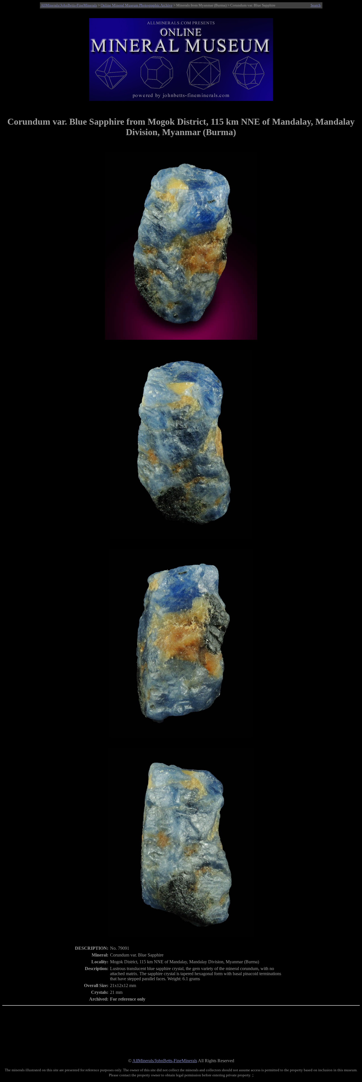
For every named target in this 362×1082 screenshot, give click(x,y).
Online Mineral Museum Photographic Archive (137, 5)
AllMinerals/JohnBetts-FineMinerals (69, 5)
